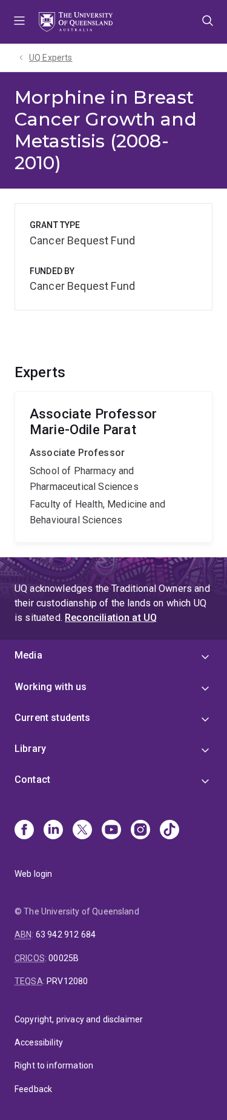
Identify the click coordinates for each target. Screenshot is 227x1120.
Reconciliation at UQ (111, 617)
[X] (82, 830)
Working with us (51, 686)
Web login (33, 874)
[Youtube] (111, 830)
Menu (19, 22)
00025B (63, 958)
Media (28, 655)
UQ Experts (51, 57)
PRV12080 (67, 981)
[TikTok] (169, 830)
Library (30, 748)
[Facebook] (24, 830)
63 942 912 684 (66, 934)
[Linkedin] (53, 830)
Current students (53, 717)
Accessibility (39, 1042)
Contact (32, 779)
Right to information (54, 1065)
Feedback (33, 1089)
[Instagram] (140, 830)
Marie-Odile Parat (113, 467)
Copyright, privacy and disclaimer (79, 1019)
